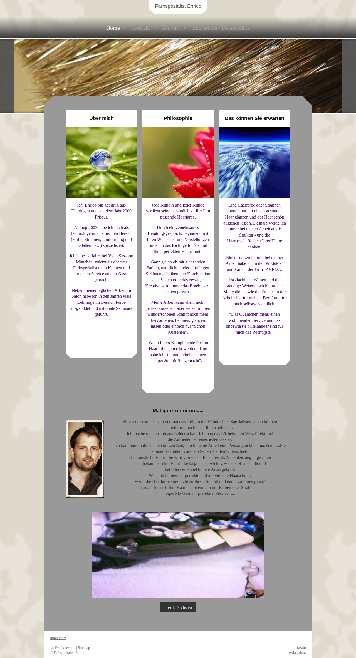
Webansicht (297, 652)
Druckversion (65, 648)
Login (301, 647)
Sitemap (84, 648)
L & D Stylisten (178, 607)
